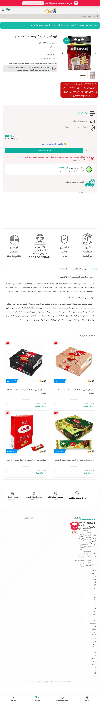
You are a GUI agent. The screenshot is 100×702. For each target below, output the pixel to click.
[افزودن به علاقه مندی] (44, 43)
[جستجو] (97, 16)
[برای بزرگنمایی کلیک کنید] (92, 66)
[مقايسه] (40, 43)
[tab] (94, 269)
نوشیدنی (70, 25)
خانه (96, 25)
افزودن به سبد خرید (44, 150)
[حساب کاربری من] (3, 10)
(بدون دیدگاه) (51, 43)
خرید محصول (60, 404)
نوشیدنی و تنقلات (84, 25)
